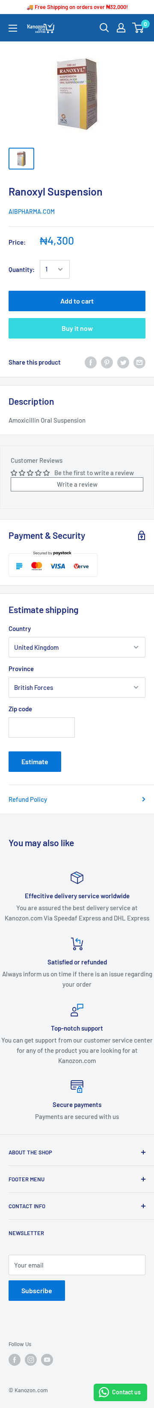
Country (20, 628)
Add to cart (77, 301)
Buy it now (77, 328)
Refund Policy (28, 799)
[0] (138, 28)
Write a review (77, 484)
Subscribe (36, 1290)
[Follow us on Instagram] (31, 1360)
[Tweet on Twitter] (123, 362)
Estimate (34, 761)
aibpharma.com (32, 211)
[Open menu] (13, 28)
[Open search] (104, 27)
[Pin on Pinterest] (107, 362)
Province (21, 668)
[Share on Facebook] (91, 362)
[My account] (121, 27)
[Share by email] (139, 362)
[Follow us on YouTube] (47, 1360)
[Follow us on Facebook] (15, 1360)
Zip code (20, 709)
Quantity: (22, 269)
